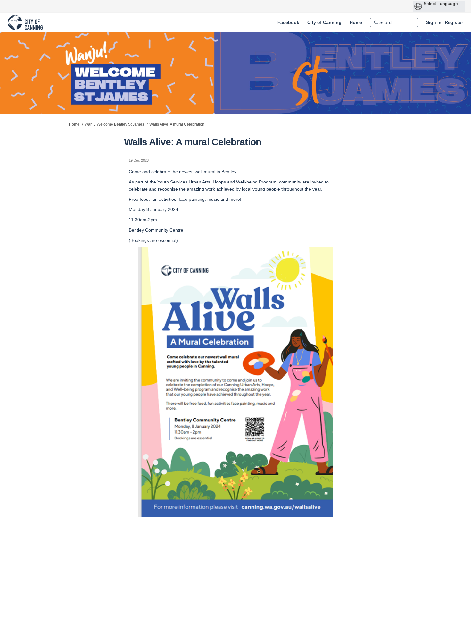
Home (74, 124)
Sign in (434, 22)
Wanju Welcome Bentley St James (114, 124)
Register (454, 22)
